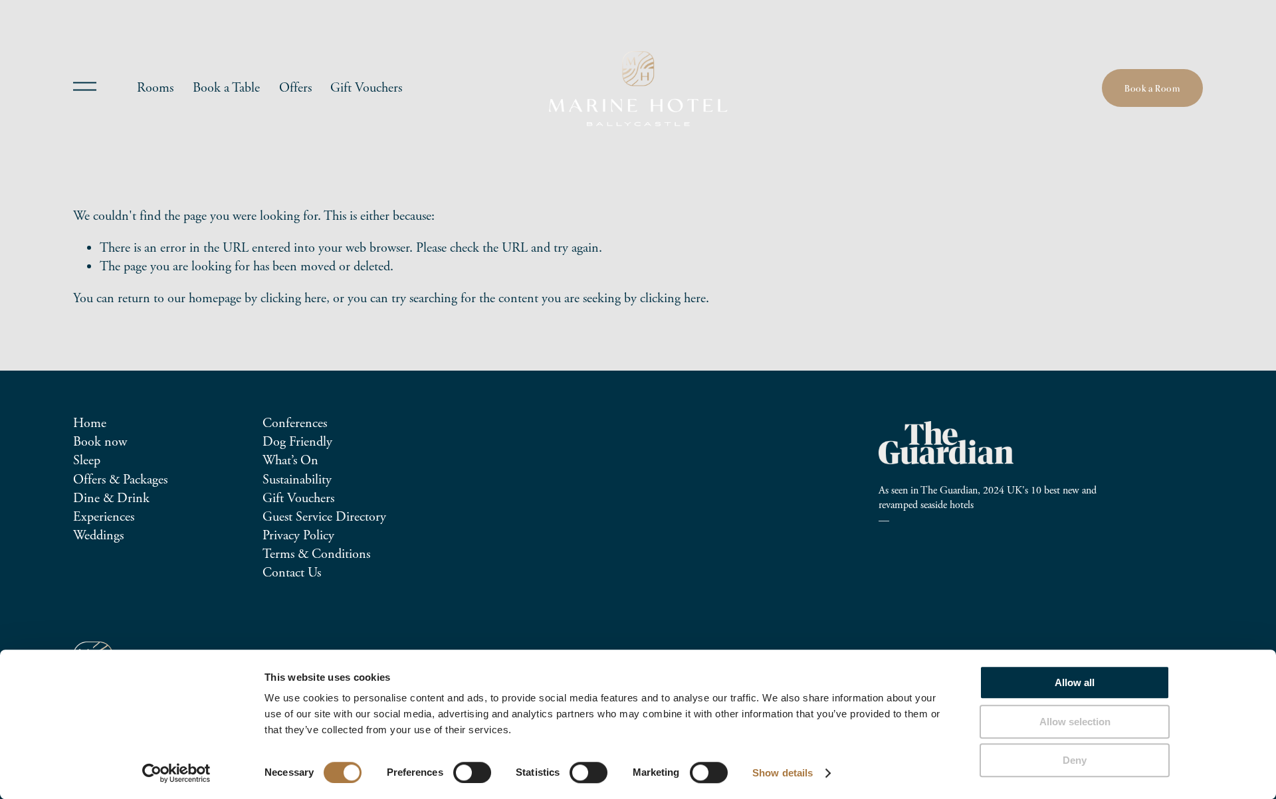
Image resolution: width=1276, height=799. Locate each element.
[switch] (472, 772)
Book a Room (1152, 88)
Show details (782, 772)
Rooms (155, 88)
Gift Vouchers (366, 88)
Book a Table (226, 88)
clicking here (293, 298)
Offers (295, 88)
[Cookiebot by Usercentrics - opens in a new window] (176, 773)
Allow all (1075, 682)
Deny (1075, 760)
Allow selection (1075, 721)
